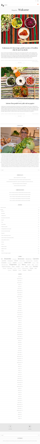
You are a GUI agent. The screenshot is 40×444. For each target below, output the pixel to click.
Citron (16, 260)
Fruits (2, 222)
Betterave (21, 258)
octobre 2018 (19, 336)
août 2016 (19, 388)
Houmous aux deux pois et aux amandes (20, 185)
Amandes (7, 258)
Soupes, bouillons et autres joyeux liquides (28, 60)
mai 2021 (19, 284)
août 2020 (19, 298)
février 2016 (19, 400)
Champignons (10, 260)
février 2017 (19, 376)
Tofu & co (2, 244)
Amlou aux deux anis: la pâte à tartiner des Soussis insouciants (21, 192)
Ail (2, 258)
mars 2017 (19, 374)
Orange (18, 266)
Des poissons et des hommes (5, 217)
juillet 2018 (19, 342)
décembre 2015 (19, 404)
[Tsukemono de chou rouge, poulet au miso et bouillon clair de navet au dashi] (20, 28)
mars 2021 (19, 286)
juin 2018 (19, 344)
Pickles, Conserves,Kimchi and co (14, 60)
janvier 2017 (19, 378)
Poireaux (4, 268)
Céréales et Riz (11, 113)
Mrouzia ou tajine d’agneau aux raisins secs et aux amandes (21, 196)
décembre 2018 (19, 332)
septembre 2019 (19, 316)
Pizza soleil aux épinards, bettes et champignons (20, 183)
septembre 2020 (19, 296)
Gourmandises (3, 224)
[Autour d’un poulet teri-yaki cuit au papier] (20, 83)
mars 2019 (19, 326)
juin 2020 (19, 302)
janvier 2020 (19, 310)
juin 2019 (19, 320)
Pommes (19, 268)
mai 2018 (19, 346)
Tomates (24, 270)
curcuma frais (20, 262)
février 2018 (19, 352)
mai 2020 (19, 304)
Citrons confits (22, 260)
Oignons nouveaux (6, 266)
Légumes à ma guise (16, 113)
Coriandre (3, 262)
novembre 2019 (19, 312)
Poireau (35, 266)
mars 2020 (19, 308)
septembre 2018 (19, 338)
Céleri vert (27, 262)
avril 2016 (19, 396)
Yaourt (30, 270)
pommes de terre (25, 268)
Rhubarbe (9, 270)
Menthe (28, 264)
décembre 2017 (19, 356)
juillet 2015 (19, 414)
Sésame (15, 270)
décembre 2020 (19, 290)
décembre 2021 (19, 282)
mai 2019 (19, 322)
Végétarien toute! (3, 248)
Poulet (31, 268)
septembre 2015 (19, 410)
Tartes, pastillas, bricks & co (5, 239)
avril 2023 (19, 276)
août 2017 (19, 364)
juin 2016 (19, 392)
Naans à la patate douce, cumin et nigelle (20, 177)
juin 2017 (19, 368)
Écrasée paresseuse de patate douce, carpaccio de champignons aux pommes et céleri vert (20, 181)
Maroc (24, 264)
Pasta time (2, 233)
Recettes (20, 60)
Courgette (9, 262)
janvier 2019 (19, 330)
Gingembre (13, 264)
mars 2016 (19, 398)
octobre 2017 (19, 360)
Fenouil (34, 262)
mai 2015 (19, 418)
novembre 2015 (19, 406)
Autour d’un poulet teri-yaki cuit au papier (20, 103)
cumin (15, 262)
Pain (26, 266)
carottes (4, 260)
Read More (19, 62)
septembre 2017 (19, 362)
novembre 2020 (19, 292)
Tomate (19, 270)
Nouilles (36, 264)
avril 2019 (19, 324)
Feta (37, 262)
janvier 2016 (19, 402)
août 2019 (19, 318)
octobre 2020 (19, 294)
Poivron (15, 268)
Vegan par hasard (4, 246)
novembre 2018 (19, 334)
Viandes (36, 60)
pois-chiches (10, 268)
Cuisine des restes (3, 207)
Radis (36, 268)
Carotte (36, 258)
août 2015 (19, 412)
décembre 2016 (19, 380)
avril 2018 (19, 348)
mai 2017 (19, 370)
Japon (19, 264)
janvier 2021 (19, 288)
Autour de (6, 60)
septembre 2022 (19, 278)
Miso (33, 264)
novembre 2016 (19, 382)
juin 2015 (19, 416)
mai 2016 (19, 394)
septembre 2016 (19, 386)
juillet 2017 (19, 366)
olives (13, 266)
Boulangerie (3, 213)
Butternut (28, 259)
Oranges (22, 266)
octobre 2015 (19, 408)
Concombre (36, 260)
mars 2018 (19, 350)
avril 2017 (19, 372)
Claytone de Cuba (29, 260)
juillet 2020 (19, 300)
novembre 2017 (19, 358)
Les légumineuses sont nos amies (6, 228)
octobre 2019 (19, 314)
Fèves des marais (5, 264)
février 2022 (19, 280)
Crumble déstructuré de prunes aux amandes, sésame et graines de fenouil (20, 179)
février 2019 (19, 328)
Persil (30, 266)
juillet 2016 (19, 390)
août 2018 (19, 340)
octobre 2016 (19, 384)
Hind (3, 60)
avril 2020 (19, 306)
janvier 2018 (19, 354)
